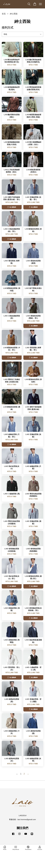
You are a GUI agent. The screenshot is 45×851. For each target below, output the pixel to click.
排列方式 (7, 27)
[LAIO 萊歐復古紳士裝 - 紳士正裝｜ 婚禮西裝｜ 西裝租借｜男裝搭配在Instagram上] (19, 835)
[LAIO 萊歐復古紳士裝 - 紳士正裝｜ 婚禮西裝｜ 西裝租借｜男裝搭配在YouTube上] (25, 835)
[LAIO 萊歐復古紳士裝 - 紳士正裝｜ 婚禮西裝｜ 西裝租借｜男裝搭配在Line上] (32, 835)
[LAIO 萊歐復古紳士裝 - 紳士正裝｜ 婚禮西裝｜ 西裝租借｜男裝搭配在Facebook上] (13, 835)
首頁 (4, 14)
